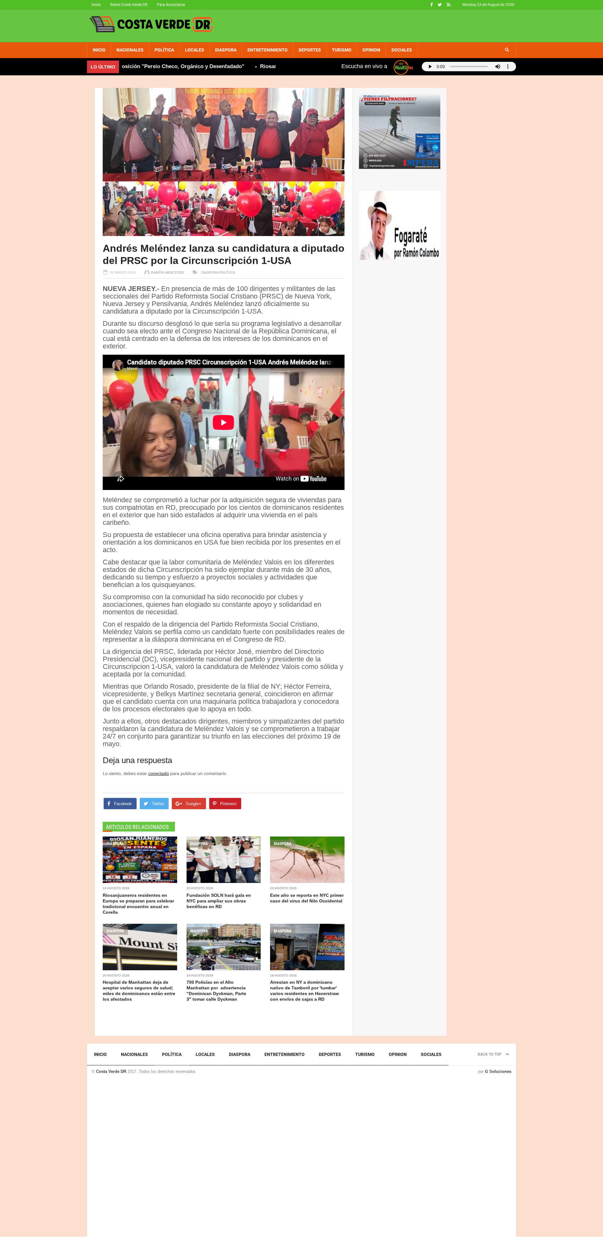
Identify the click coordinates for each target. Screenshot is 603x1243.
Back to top (490, 1054)
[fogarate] (399, 224)
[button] (507, 50)
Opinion (371, 49)
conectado (158, 773)
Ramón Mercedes (167, 272)
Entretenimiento (267, 49)
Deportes (310, 49)
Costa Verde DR (111, 1071)
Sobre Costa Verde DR (128, 5)
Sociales (401, 49)
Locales (194, 49)
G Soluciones (498, 1071)
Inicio (96, 5)
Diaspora (225, 49)
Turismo (341, 49)
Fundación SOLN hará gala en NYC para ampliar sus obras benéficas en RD (219, 901)
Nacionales (130, 49)
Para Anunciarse (171, 5)
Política (164, 49)
